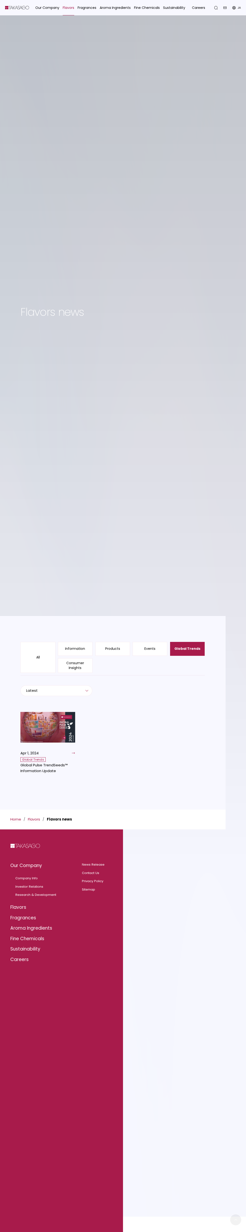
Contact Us (90, 873)
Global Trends (187, 648)
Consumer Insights (75, 665)
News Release (93, 864)
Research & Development (35, 894)
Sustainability (25, 949)
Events (149, 648)
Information (75, 648)
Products (112, 648)
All (38, 657)
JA (239, 8)
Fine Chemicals (27, 938)
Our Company (26, 865)
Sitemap (88, 889)
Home (15, 819)
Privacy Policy (92, 881)
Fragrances (23, 918)
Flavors (34, 819)
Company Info (26, 878)
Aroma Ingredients (31, 928)
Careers (198, 7)
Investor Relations (29, 886)
